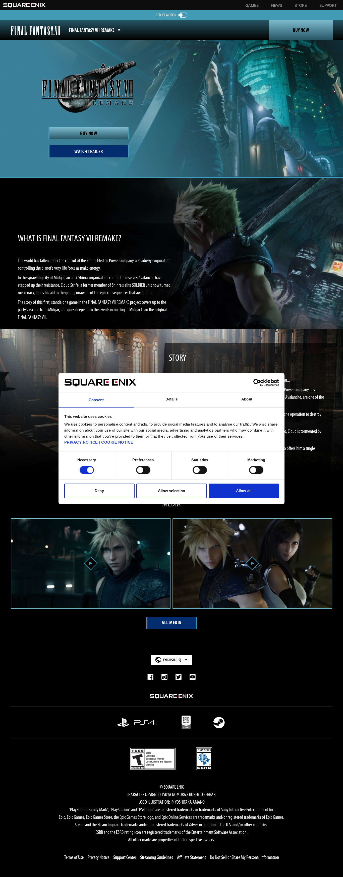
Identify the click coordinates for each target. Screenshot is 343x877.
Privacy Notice (98, 857)
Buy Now (301, 30)
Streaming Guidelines (156, 857)
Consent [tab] (96, 400)
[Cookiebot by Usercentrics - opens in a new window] (257, 382)
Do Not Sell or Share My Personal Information (244, 857)
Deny (99, 491)
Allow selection (171, 491)
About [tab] (246, 399)
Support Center (124, 857)
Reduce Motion (166, 15)
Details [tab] (171, 399)
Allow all (243, 491)
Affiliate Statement (191, 857)
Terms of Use (74, 857)
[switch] (143, 470)
